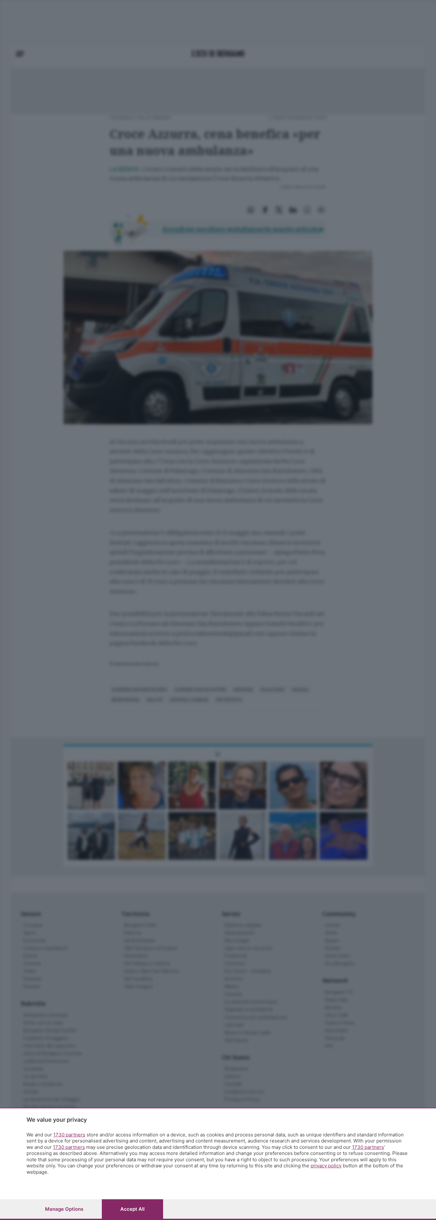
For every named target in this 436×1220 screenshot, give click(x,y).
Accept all (132, 1209)
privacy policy (326, 1166)
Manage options (64, 1209)
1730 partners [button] (69, 1135)
